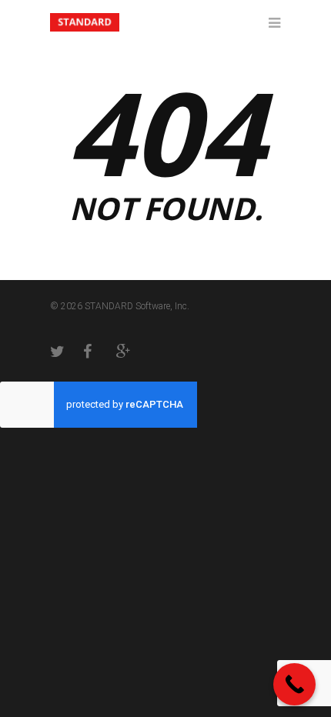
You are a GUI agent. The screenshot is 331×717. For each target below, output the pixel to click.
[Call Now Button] (294, 684)
